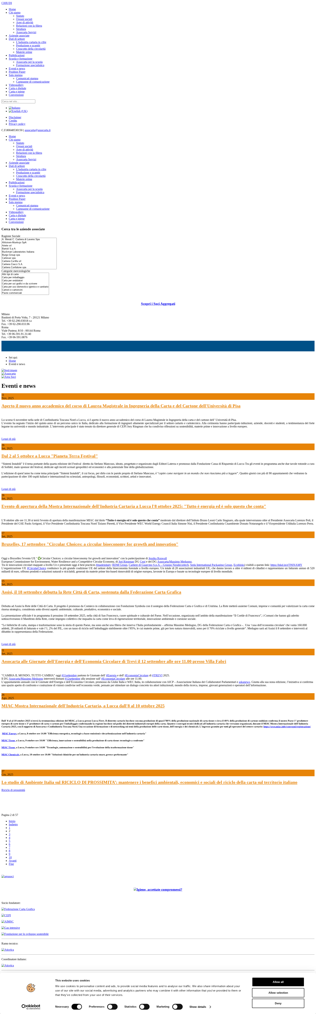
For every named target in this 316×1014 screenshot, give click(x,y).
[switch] (112, 1007)
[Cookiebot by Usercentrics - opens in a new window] (31, 1007)
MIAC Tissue (8, 740)
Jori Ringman (126, 561)
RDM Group (119, 564)
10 (10, 857)
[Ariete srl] (29, 245)
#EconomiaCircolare (136, 675)
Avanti (12, 860)
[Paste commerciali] (25, 293)
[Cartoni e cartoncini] (25, 290)
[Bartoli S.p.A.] (29, 248)
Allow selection (278, 992)
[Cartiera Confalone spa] (29, 267)
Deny (278, 1003)
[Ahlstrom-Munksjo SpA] (29, 242)
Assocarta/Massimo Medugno (174, 561)
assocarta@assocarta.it (37, 130)
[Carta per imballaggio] (25, 277)
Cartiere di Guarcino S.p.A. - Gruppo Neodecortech (159, 564)
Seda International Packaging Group (211, 564)
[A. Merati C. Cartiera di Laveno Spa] (29, 239)
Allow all (278, 981)
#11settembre (69, 675)
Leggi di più (8, 438)
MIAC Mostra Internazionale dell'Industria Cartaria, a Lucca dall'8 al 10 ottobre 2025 (83, 705)
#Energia (111, 675)
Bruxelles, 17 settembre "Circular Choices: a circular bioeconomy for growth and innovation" (89, 544)
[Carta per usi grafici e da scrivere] (25, 283)
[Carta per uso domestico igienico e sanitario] (25, 286)
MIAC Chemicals (10, 754)
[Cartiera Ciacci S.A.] (29, 264)
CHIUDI (6, 3)
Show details (197, 1006)
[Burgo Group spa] (29, 255)
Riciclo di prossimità (13, 790)
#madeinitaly (103, 564)
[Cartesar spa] (29, 258)
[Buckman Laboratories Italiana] (29, 252)
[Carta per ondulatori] (25, 280)
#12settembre (72, 678)
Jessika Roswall (157, 558)
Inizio (12, 821)
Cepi (142, 561)
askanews (244, 681)
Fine (11, 863)
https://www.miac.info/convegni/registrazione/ (287, 726)
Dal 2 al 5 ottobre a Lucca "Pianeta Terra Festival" (49, 456)
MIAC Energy (9, 733)
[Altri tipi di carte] (25, 274)
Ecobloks (239, 564)
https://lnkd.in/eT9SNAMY (286, 564)
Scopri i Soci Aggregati (158, 304)
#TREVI (157, 675)
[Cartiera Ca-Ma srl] (29, 261)
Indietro (13, 824)
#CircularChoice (36, 568)
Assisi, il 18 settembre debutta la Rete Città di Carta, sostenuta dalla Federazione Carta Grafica (91, 592)
